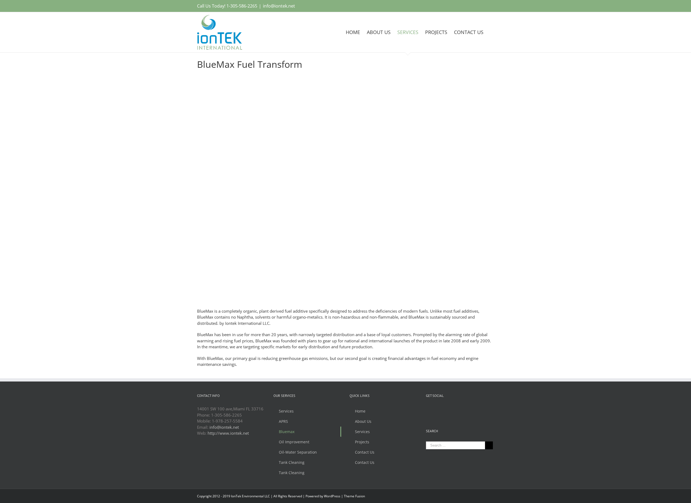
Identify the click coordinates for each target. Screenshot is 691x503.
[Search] (492, 32)
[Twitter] (434, 409)
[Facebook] (427, 409)
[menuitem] (356, 32)
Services (286, 411)
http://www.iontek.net (228, 433)
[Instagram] (442, 409)
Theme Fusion (354, 496)
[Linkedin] (456, 409)
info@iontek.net (279, 6)
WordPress (332, 496)
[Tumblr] (449, 409)
